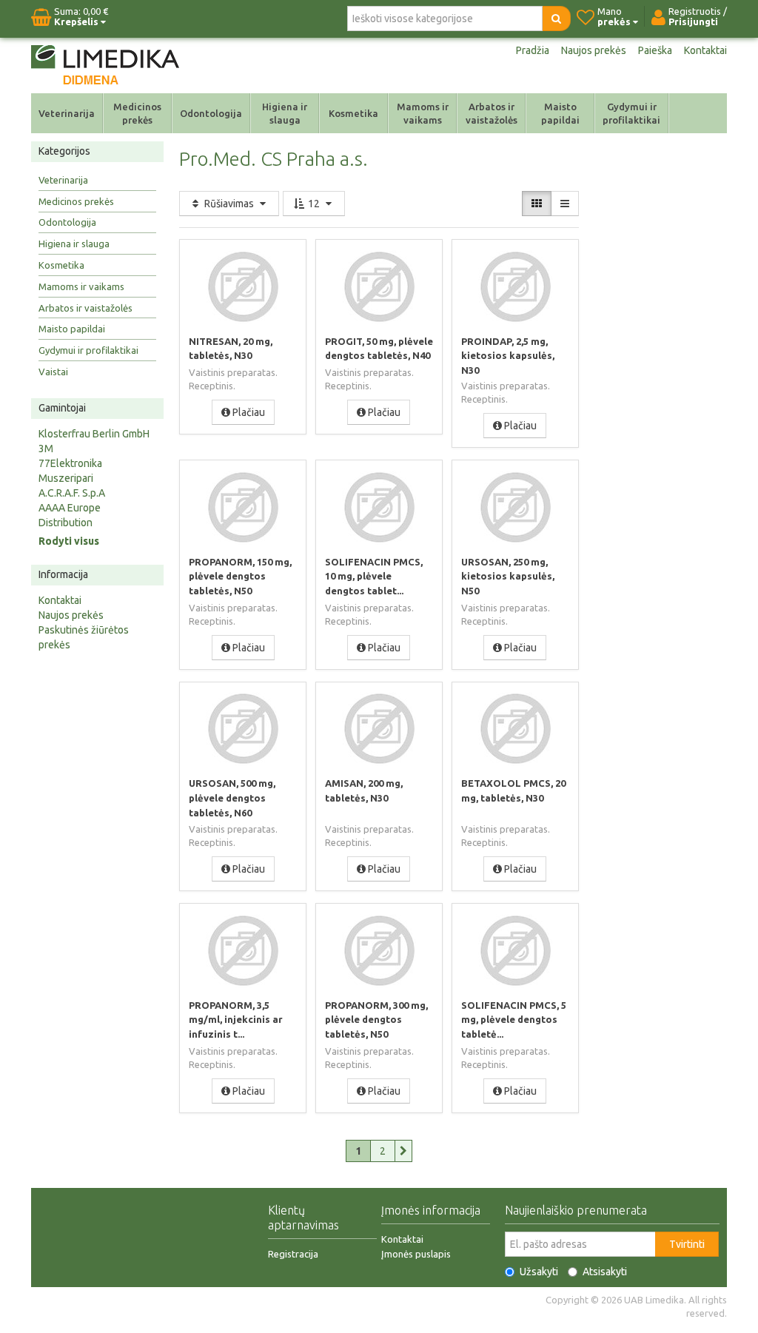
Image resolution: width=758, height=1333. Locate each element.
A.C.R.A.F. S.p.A (71, 493)
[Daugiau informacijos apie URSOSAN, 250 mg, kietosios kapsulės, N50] (515, 507)
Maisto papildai (560, 113)
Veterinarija (66, 113)
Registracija (293, 1254)
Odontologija (211, 113)
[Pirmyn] (403, 1151)
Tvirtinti (687, 1244)
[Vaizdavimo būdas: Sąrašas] (565, 203)
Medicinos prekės (137, 113)
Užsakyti (539, 1271)
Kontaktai (705, 50)
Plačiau (247, 412)
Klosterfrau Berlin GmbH (94, 434)
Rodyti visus (68, 541)
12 (314, 203)
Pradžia (532, 50)
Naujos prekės (593, 50)
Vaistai (53, 371)
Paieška (655, 50)
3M (45, 448)
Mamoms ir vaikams (423, 113)
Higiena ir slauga (284, 113)
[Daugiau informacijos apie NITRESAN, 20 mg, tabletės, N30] (243, 286)
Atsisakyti (605, 1271)
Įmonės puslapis (416, 1254)
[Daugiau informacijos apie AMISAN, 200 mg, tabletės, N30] (379, 729)
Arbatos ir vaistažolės (491, 113)
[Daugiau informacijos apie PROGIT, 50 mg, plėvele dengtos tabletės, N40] (379, 286)
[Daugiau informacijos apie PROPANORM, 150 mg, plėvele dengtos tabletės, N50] (243, 507)
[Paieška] (556, 18)
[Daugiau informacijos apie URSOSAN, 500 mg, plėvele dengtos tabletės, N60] (243, 729)
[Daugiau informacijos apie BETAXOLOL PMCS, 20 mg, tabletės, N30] (515, 729)
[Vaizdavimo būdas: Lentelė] (536, 203)
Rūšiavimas (229, 203)
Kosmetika (353, 113)
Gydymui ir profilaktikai (631, 113)
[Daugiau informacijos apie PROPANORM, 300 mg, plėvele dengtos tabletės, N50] (379, 950)
